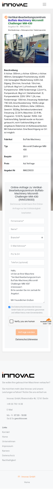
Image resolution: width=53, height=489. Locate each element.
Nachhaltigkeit (9, 460)
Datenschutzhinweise (23, 307)
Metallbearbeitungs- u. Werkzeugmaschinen (20, 30)
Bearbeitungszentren (40, 30)
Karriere (6, 451)
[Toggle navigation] (44, 4)
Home (5, 437)
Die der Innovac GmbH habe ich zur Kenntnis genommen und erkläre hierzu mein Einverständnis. (27, 310)
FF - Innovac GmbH (26, 477)
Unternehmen (8, 441)
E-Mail (10, 410)
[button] (8, 48)
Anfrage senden (26, 332)
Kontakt (6, 432)
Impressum (7, 446)
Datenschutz (8, 455)
